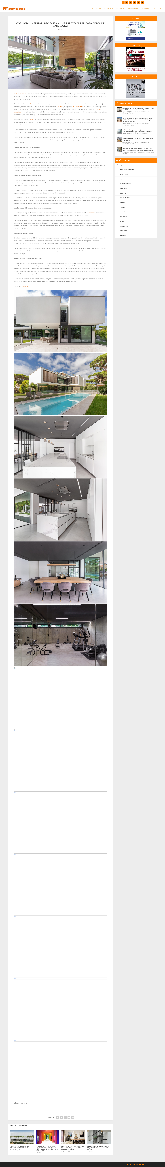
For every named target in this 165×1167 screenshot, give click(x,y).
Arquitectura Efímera (126, 169)
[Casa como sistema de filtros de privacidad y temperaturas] (22, 1137)
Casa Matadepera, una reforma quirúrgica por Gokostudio (138, 139)
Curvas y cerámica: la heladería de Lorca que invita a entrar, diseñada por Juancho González (138, 149)
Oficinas (122, 207)
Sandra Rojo (25, 286)
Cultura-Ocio (123, 174)
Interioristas (126, 113)
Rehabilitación (124, 212)
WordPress (54, 1165)
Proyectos (108, 9)
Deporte (122, 179)
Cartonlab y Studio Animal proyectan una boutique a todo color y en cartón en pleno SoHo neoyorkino (47, 1148)
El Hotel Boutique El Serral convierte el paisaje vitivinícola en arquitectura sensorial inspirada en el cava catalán (138, 120)
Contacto (156, 9)
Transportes (123, 226)
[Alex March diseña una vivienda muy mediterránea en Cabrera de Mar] (99, 1137)
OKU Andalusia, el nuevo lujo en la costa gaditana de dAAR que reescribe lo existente (137, 130)
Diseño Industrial (125, 183)
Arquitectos (140, 112)
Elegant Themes (35, 1165)
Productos (120, 9)
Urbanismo (123, 231)
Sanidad (122, 221)
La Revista (145, 9)
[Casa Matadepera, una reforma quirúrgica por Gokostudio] (119, 139)
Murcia (152, 152)
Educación (122, 193)
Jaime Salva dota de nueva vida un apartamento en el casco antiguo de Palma (72, 1147)
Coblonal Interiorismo (20, 94)
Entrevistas (133, 9)
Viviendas (122, 235)
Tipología (120, 165)
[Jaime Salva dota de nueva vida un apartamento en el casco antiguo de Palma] (73, 1137)
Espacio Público (124, 198)
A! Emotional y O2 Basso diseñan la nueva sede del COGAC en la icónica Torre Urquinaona (138, 109)
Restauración (123, 217)
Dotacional (123, 188)
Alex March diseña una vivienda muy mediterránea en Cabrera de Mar (98, 1147)
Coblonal (33, 104)
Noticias (132, 113)
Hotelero (122, 202)
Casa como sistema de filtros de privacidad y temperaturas (21, 1147)
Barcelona (146, 112)
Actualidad (96, 9)
